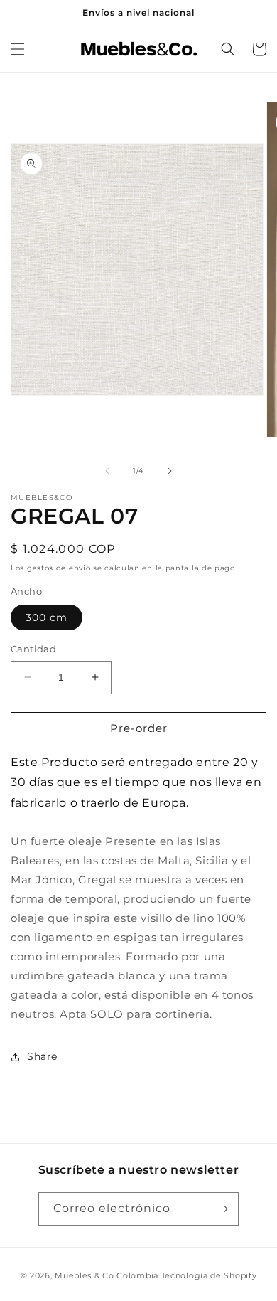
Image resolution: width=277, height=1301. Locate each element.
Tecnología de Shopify (209, 1275)
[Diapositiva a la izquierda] (107, 471)
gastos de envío (59, 568)
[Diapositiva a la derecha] (169, 471)
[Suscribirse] (222, 1209)
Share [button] (42, 1056)
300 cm (46, 617)
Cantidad (33, 648)
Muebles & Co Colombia (106, 1275)
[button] (17, 49)
